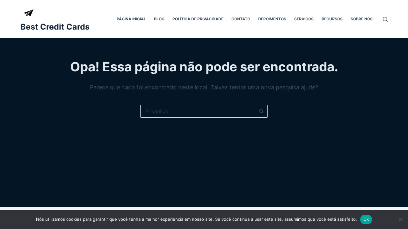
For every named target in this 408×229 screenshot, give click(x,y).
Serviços (304, 19)
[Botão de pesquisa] (261, 111)
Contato (240, 19)
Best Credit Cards (55, 26)
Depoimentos (272, 19)
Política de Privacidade (197, 19)
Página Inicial (131, 19)
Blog (159, 19)
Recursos (332, 19)
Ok (366, 219)
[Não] (400, 219)
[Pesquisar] (385, 19)
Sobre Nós (362, 19)
